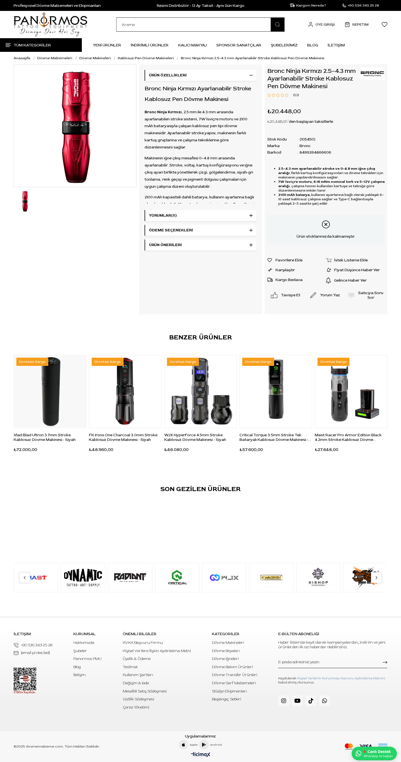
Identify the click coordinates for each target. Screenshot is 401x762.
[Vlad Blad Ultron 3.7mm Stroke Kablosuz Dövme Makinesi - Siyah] (50, 391)
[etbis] (25, 681)
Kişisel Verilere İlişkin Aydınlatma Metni (157, 651)
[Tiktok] (311, 700)
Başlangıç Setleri (226, 699)
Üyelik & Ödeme (137, 658)
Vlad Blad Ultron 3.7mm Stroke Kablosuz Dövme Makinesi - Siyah (45, 437)
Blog (77, 667)
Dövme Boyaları (226, 651)
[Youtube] (297, 700)
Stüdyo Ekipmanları (229, 691)
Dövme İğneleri (225, 658)
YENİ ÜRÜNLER (107, 45)
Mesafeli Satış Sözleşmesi (145, 691)
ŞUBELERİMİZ (284, 45)
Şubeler (80, 651)
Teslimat (130, 667)
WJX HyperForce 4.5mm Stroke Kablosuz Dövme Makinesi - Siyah (195, 437)
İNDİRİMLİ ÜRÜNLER (150, 45)
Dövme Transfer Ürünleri (234, 675)
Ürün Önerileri (165, 245)
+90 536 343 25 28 (36, 645)
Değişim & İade (136, 683)
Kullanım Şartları (138, 675)
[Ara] (278, 24)
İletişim (79, 675)
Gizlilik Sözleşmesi (138, 699)
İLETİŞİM (336, 45)
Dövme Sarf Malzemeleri (234, 683)
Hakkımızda (83, 642)
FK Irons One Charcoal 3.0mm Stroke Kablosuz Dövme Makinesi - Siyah (123, 437)
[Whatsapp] (324, 700)
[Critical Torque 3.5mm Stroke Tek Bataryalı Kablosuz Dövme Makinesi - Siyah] (276, 391)
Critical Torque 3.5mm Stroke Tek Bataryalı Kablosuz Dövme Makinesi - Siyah (274, 437)
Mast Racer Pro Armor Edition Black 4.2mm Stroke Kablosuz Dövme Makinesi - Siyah (348, 437)
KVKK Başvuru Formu (143, 642)
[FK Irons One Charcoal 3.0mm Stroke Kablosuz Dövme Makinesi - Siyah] (125, 391)
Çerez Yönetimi (136, 707)
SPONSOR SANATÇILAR (238, 45)
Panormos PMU (87, 658)
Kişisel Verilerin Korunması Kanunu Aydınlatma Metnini (341, 678)
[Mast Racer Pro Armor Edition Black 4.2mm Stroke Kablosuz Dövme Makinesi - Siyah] (351, 391)
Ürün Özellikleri (168, 75)
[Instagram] (283, 700)
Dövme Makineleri (228, 642)
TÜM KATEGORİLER (32, 45)
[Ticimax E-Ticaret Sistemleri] (200, 755)
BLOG (312, 45)
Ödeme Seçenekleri (171, 230)
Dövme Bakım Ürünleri (232, 667)
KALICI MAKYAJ (192, 45)
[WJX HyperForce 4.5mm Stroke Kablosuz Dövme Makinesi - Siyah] (200, 391)
